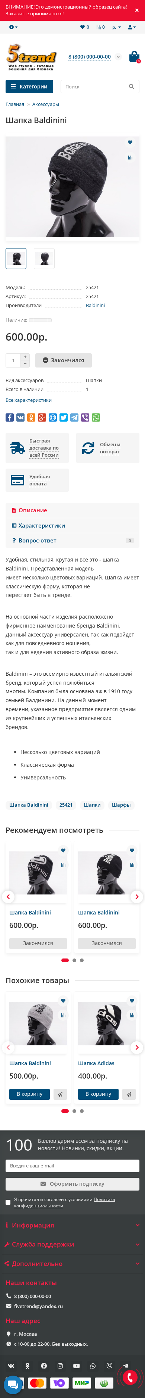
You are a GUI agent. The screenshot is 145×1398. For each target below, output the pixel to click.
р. (114, 27)
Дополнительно (37, 1263)
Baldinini (95, 305)
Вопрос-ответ (75, 540)
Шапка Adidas (96, 1063)
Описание (33, 510)
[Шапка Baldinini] (38, 873)
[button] (65, 960)
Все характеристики (29, 400)
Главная (15, 104)
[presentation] (8, 897)
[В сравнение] (130, 157)
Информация (33, 1225)
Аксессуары (45, 104)
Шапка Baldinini (30, 912)
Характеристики (42, 525)
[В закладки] (130, 142)
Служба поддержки (43, 1244)
